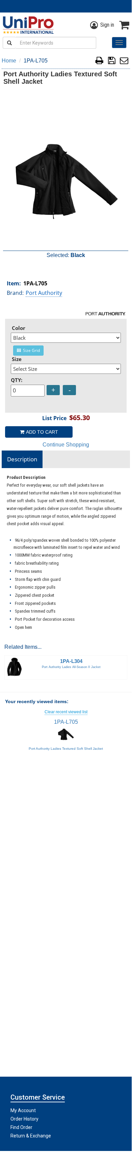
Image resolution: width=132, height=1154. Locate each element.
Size (17, 359)
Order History (24, 1119)
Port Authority (44, 293)
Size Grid (30, 350)
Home (9, 60)
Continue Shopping (66, 444)
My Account (23, 1110)
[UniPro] (27, 25)
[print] (99, 62)
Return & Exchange (30, 1135)
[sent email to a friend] (124, 62)
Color (18, 328)
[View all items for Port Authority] (105, 313)
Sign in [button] (107, 25)
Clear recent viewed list (66, 712)
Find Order (21, 1127)
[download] (111, 62)
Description (22, 459)
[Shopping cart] (124, 25)
